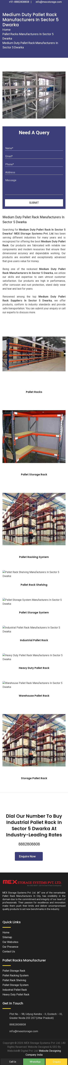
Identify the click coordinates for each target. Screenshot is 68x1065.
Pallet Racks (34, 392)
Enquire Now (27, 856)
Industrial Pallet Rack (34, 640)
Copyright (8, 1042)
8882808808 (29, 844)
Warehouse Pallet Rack (34, 695)
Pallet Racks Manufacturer (24, 960)
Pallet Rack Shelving (34, 584)
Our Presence (10, 946)
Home (6, 29)
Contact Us (8, 951)
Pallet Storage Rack (34, 474)
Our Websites (10, 942)
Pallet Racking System (34, 557)
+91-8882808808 (18, 1)
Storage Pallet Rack (34, 778)
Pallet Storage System (34, 612)
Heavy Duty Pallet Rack (34, 668)
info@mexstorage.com (48, 1)
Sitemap (7, 937)
